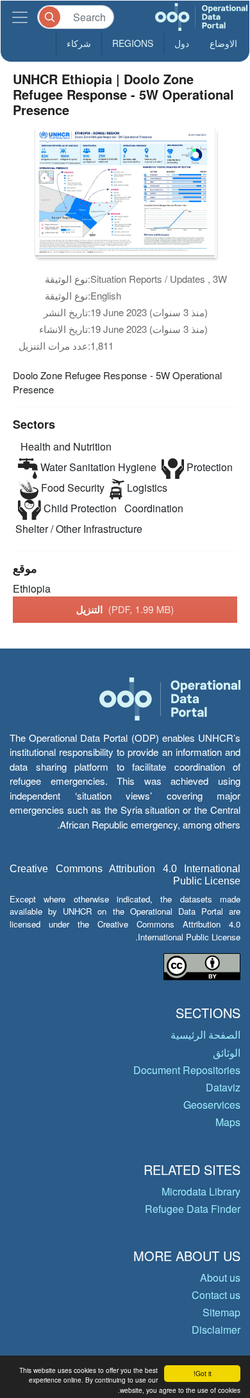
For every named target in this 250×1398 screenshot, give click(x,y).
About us (220, 1277)
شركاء (79, 43)
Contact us (216, 1294)
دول (181, 43)
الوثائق (226, 1052)
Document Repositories (186, 1069)
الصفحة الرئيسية (205, 1034)
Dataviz (223, 1087)
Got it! (203, 1373)
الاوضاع (223, 43)
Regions (132, 43)
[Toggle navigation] (20, 17)
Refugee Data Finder (192, 1208)
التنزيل (125, 609)
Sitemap (221, 1312)
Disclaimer (216, 1329)
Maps (227, 1122)
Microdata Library (201, 1191)
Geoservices (211, 1104)
